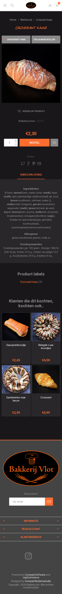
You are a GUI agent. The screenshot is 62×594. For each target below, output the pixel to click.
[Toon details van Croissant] (46, 379)
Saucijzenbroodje (16, 345)
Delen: (31, 156)
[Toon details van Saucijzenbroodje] (16, 327)
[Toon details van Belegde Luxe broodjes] (46, 327)
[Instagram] (27, 556)
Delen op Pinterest (34, 163)
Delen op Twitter (23, 163)
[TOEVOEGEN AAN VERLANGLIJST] (54, 142)
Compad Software (35, 574)
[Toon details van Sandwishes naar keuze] (16, 379)
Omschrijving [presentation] (31, 174)
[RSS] (34, 556)
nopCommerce (31, 577)
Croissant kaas (29, 282)
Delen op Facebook (28, 163)
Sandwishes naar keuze (16, 399)
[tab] (31, 175)
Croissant (45, 397)
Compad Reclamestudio (38, 581)
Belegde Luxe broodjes (45, 347)
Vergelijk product (33, 111)
